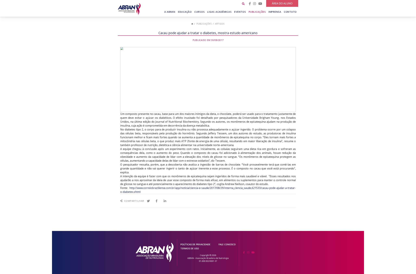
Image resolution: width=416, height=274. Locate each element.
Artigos (219, 23)
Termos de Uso (189, 248)
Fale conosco (227, 244)
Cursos (199, 11)
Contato (290, 11)
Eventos (240, 11)
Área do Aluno (282, 3)
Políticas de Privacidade (195, 244)
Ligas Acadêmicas (219, 11)
